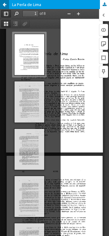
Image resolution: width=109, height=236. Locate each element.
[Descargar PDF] (104, 4)
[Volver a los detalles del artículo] (4, 4)
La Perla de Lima (26, 4)
